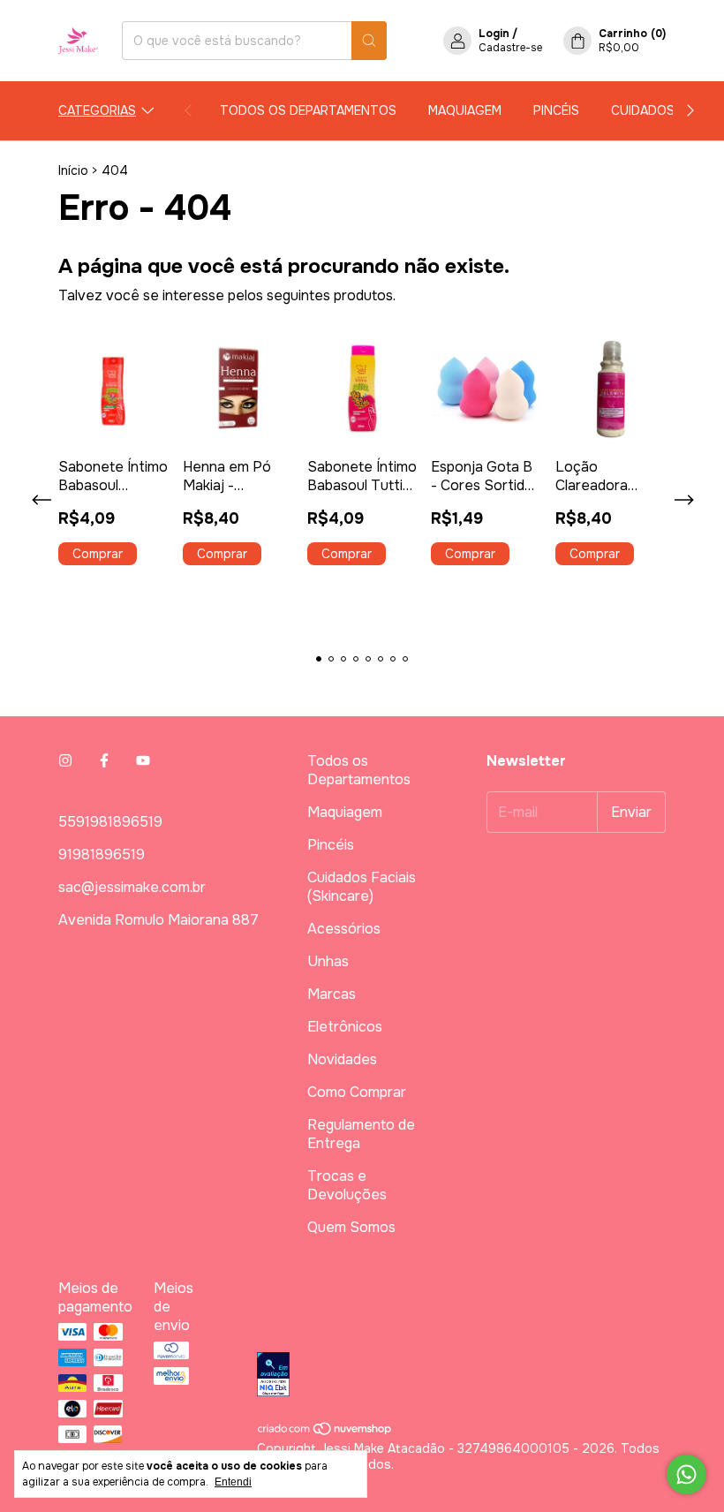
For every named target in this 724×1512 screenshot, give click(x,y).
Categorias (97, 110)
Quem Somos (351, 1227)
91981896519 (101, 854)
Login (494, 33)
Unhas (328, 961)
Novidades (342, 1059)
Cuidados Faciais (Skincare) (361, 886)
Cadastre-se (510, 48)
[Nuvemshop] (325, 1432)
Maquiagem (465, 110)
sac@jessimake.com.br (132, 887)
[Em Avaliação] (461, 1376)
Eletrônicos (344, 1026)
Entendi (233, 1482)
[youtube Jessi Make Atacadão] (143, 761)
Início (73, 170)
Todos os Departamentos (308, 110)
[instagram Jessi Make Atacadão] (65, 761)
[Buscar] (369, 40)
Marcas (331, 994)
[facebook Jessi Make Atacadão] (104, 761)
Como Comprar (356, 1092)
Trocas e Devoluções (347, 1185)
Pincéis (556, 110)
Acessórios (344, 928)
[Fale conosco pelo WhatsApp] (686, 1474)
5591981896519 (110, 822)
